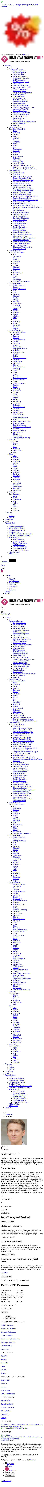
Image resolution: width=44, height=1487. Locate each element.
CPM (15, 318)
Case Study (12, 492)
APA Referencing (19, 539)
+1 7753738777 (8, 5)
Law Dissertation (18, 221)
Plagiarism (10, 1464)
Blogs (7, 521)
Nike (14, 505)
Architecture (17, 401)
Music (15, 381)
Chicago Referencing (20, 546)
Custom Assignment (19, 91)
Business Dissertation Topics (22, 176)
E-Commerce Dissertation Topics (23, 205)
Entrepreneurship (18, 352)
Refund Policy (5, 1400)
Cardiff (15, 468)
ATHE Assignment (19, 94)
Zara (14, 501)
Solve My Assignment (20, 102)
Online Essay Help (19, 163)
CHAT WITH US (6, 1276)
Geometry (16, 294)
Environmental (18, 156)
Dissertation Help (14, 171)
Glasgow (16, 470)
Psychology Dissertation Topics (23, 181)
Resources (8, 512)
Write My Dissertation (20, 231)
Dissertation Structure (20, 236)
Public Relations (18, 423)
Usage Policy (5, 1414)
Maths (15, 276)
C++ (14, 320)
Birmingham (17, 490)
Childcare (16, 410)
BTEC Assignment (19, 80)
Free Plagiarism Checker (17, 530)
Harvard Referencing (20, 543)
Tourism (15, 385)
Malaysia (16, 445)
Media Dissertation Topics (21, 201)
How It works (13, 586)
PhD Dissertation (18, 211)
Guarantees (12, 584)
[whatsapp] (2, 2)
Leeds (15, 465)
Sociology (16, 403)
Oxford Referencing (19, 548)
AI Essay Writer (14, 552)
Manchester (17, 461)
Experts (3, 1370)
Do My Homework (15, 283)
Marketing (16, 132)
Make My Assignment (20, 100)
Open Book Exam (19, 118)
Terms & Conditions (7, 1407)
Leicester (16, 485)
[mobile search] (2, 607)
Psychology (17, 280)
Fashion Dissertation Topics (22, 192)
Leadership (16, 151)
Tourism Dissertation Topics (22, 198)
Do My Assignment (19, 73)
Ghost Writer (17, 83)
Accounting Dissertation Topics (23, 191)
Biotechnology (18, 432)
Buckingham (17, 488)
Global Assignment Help (21, 114)
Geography (16, 142)
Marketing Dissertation (20, 223)
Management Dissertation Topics (23, 189)
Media (15, 374)
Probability (16, 321)
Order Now (4, 562)
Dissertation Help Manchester (22, 234)
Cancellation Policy (7, 1404)
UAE (15, 447)
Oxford (15, 463)
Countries (12, 439)
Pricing (7, 592)
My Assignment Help (20, 116)
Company (8, 575)
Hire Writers (9, 519)
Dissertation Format (19, 249)
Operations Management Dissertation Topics (27, 207)
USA (14, 452)
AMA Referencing (19, 545)
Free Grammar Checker (16, 528)
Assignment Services (16, 69)
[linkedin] (27, 1428)
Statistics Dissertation (20, 220)
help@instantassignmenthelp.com (27, 5)
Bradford (16, 474)
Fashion (15, 356)
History (15, 143)
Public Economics (19, 407)
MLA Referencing (19, 541)
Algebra (15, 316)
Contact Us (4, 1363)
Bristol (15, 467)
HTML (15, 323)
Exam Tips (16, 125)
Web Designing (18, 414)
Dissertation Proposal (20, 245)
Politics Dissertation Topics (22, 203)
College (15, 274)
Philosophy (16, 158)
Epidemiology (17, 347)
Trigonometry (17, 436)
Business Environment (20, 418)
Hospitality (16, 369)
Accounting (17, 256)
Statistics (16, 327)
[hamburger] (2, 572)
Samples (11, 516)
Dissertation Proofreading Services (24, 238)
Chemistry (16, 267)
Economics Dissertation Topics (23, 180)
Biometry (16, 434)
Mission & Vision (14, 583)
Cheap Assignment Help (21, 85)
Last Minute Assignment (21, 82)
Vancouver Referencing (20, 550)
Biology (15, 278)
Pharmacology (17, 272)
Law (14, 147)
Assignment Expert (19, 123)
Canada (15, 443)
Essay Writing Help (15, 127)
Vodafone (16, 510)
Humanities (16, 325)
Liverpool (16, 459)
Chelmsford (17, 483)
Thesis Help (5, 1349)
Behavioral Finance (19, 425)
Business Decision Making (21, 421)
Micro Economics (19, 379)
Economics (16, 138)
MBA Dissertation (19, 225)
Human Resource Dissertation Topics (25, 196)
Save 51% (26, 54)
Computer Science (19, 339)
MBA (15, 131)
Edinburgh (16, 472)
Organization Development (22, 427)
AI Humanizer (13, 554)
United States (5, 1380)
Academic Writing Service (21, 112)
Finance (15, 140)
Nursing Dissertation (19, 227)
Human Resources (19, 367)
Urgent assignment (19, 103)
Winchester (16, 479)
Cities (11, 454)
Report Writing (18, 120)
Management (17, 149)
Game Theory (17, 361)
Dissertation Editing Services (22, 241)
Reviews (8, 593)
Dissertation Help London (21, 232)
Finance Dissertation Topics (22, 178)
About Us (12, 579)
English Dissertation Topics (22, 194)
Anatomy (16, 416)
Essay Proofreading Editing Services (25, 169)
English (15, 145)
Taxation (16, 408)
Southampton (17, 487)
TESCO (15, 507)
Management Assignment (21, 78)
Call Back (10, 1472)
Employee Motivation (20, 349)
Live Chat (11, 1475)
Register (3, 614)
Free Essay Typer (14, 532)
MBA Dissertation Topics (21, 183)
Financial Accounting (20, 358)
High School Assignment (21, 105)
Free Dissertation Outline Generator (20, 534)
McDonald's (17, 499)
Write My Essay (18, 162)
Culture (15, 341)
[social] (3, 1428)
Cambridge (16, 477)
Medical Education (19, 383)
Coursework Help (15, 250)
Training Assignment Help (21, 438)
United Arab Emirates (8, 1394)
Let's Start (5, 1312)
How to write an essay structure (23, 167)
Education (16, 152)
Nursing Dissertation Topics (22, 187)
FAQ (10, 588)
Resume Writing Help (20, 111)
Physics (15, 298)
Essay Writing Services (8, 1328)
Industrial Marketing (19, 430)
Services (7, 65)
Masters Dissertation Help (21, 243)
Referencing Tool (14, 537)
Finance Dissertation (19, 229)
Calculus (16, 338)
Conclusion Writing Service (22, 87)
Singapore (16, 448)
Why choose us (14, 581)
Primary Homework (19, 289)
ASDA (15, 503)
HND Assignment (19, 98)
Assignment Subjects (16, 330)
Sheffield (16, 481)
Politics (15, 154)
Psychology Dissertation (21, 218)
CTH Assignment (18, 96)
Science (15, 265)
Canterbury (16, 476)
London (15, 458)
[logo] (22, 62)
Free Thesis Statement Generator (19, 536)
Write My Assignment (20, 89)
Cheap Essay (17, 160)
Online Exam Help (19, 74)
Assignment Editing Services (22, 93)
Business (16, 136)
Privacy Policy (5, 1411)
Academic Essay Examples (22, 165)
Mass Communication (20, 378)
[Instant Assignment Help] (22, 605)
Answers (12, 517)
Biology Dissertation (19, 216)
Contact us (12, 590)
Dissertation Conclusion (21, 240)
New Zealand (17, 450)
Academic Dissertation (20, 214)
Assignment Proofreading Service (24, 107)
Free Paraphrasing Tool (16, 527)
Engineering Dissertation (21, 212)
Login (8, 614)
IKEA (15, 497)
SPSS (15, 394)
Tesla (14, 508)
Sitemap (3, 1418)
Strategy (15, 419)
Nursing (15, 134)
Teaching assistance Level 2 (22, 281)
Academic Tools (10, 523)
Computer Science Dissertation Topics (25, 200)
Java (14, 254)
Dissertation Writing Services (22, 247)
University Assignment (20, 76)
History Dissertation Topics (22, 185)
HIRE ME (4, 1273)
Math (14, 292)
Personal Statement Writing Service (24, 122)
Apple (15, 496)
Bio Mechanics (18, 412)
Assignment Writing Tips (21, 109)
